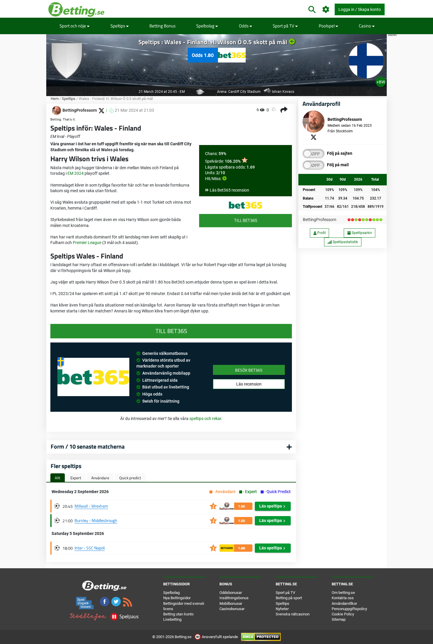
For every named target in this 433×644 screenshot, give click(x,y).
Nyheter (282, 609)
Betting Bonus (162, 25)
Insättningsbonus (234, 598)
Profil (321, 233)
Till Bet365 (245, 220)
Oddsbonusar (230, 592)
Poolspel (327, 25)
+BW (380, 82)
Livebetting (172, 619)
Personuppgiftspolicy (349, 609)
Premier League (87, 242)
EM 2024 (75, 173)
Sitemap (339, 619)
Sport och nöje (73, 25)
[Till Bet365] (245, 205)
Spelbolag (205, 25)
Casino (365, 25)
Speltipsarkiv (361, 233)
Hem (55, 98)
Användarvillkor (344, 603)
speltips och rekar (205, 418)
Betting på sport (289, 598)
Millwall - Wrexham (91, 506)
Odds (244, 25)
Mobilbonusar (230, 603)
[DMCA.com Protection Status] (261, 637)
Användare (100, 478)
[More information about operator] (93, 377)
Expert (75, 478)
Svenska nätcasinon (293, 614)
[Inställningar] (326, 9)
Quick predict (130, 478)
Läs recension (249, 384)
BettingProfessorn (319, 219)
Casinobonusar (231, 609)
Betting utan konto (178, 614)
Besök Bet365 (248, 370)
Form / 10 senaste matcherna (88, 446)
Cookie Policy (343, 614)
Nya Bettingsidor (177, 598)
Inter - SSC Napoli (90, 548)
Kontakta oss (343, 598)
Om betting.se (343, 592)
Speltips (118, 25)
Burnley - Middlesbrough (96, 520)
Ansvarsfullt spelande (220, 637)
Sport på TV (284, 25)
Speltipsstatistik (345, 242)
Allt (57, 478)
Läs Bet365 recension (229, 190)
